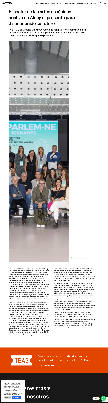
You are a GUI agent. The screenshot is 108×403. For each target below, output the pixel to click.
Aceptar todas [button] (16, 397)
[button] (47, 365)
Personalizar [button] (8, 397)
